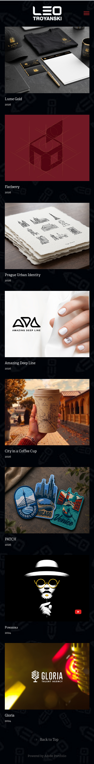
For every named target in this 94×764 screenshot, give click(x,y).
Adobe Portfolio (55, 756)
